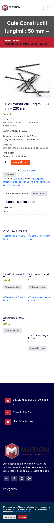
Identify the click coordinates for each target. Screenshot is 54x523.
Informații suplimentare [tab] (17, 193)
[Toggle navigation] (44, 8)
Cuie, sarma (18, 179)
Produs (17, 41)
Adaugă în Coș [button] (12, 287)
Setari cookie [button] (10, 517)
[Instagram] (22, 478)
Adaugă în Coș (20, 162)
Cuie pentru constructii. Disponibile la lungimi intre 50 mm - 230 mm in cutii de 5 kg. (26, 182)
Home (8, 41)
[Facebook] (14, 478)
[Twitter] (6, 478)
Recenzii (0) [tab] (38, 193)
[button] (49, 8)
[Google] (29, 478)
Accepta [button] (22, 517)
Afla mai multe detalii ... (23, 512)
